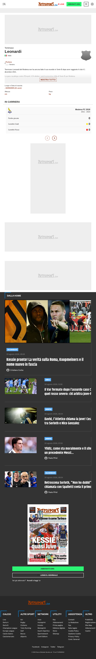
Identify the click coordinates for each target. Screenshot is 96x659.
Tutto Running (25, 628)
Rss (54, 620)
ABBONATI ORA (74, 4)
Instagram (45, 647)
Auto (39, 620)
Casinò (87, 631)
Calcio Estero (8, 634)
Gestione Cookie (74, 634)
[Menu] (4, 4)
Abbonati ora (47, 569)
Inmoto (40, 625)
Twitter (52, 647)
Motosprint (42, 628)
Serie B (5, 625)
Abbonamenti (58, 622)
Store (55, 631)
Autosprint (42, 622)
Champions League (10, 628)
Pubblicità (89, 620)
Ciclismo (23, 625)
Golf (22, 631)
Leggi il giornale (49, 575)
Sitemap (56, 634)
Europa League (8, 631)
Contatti (71, 620)
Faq (69, 625)
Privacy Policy (73, 636)
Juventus (48, 409)
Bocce (22, 634)
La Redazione (73, 622)
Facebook (35, 647)
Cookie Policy (73, 631)
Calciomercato (12, 349)
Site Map (88, 625)
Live (62, 4)
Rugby (22, 622)
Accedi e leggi (32, 580)
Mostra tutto (48, 80)
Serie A (47, 379)
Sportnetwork (43, 634)
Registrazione (90, 622)
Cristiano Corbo (16, 370)
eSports (23, 636)
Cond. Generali (74, 639)
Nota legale (72, 628)
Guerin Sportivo (44, 631)
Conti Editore (42, 636)
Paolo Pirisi (52, 458)
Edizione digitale (59, 628)
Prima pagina (58, 625)
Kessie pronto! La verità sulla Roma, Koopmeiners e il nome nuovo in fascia (44, 362)
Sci (21, 620)
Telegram (60, 647)
